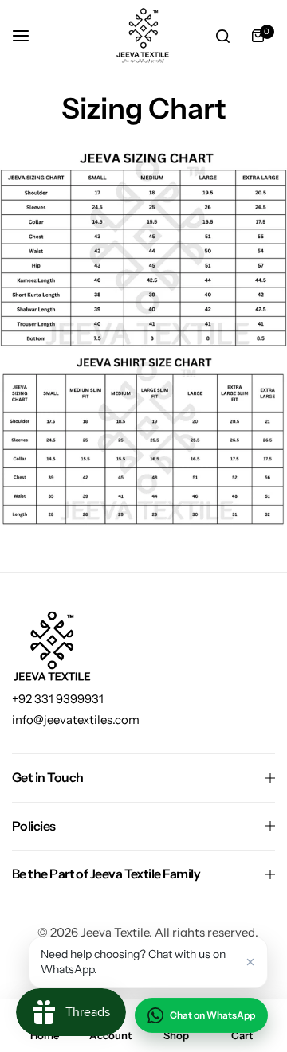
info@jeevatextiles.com (76, 719)
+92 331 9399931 (58, 698)
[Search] (222, 35)
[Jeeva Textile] (143, 35)
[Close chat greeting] (250, 962)
